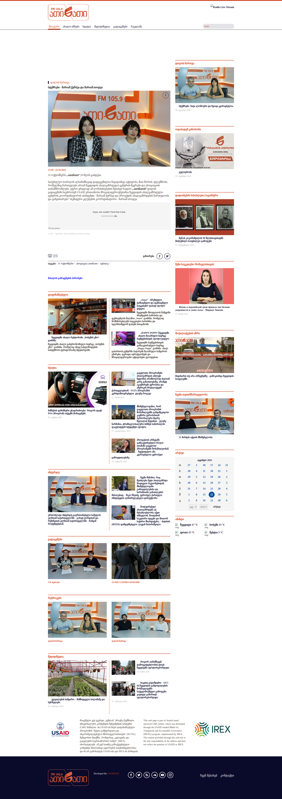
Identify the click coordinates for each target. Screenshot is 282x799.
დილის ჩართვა (59, 82)
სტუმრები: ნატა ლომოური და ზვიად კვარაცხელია (206, 106)
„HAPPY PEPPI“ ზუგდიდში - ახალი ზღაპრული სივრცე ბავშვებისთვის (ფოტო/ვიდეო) (153, 336)
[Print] (50, 255)
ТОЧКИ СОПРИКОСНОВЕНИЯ (126, 582)
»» (229, 460)
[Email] (56, 255)
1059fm (51, 234)
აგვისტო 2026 (204, 460)
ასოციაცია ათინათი (86, 263)
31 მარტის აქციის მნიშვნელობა (195, 437)
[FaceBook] (166, 96)
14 (204, 488)
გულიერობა (185, 172)
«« (180, 460)
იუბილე (104, 263)
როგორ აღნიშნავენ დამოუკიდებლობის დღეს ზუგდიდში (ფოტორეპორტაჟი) (153, 665)
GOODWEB (113, 773)
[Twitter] (166, 256)
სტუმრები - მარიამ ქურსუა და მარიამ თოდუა (72, 234)
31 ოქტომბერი (65, 263)
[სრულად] (233, 114)
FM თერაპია (54, 582)
